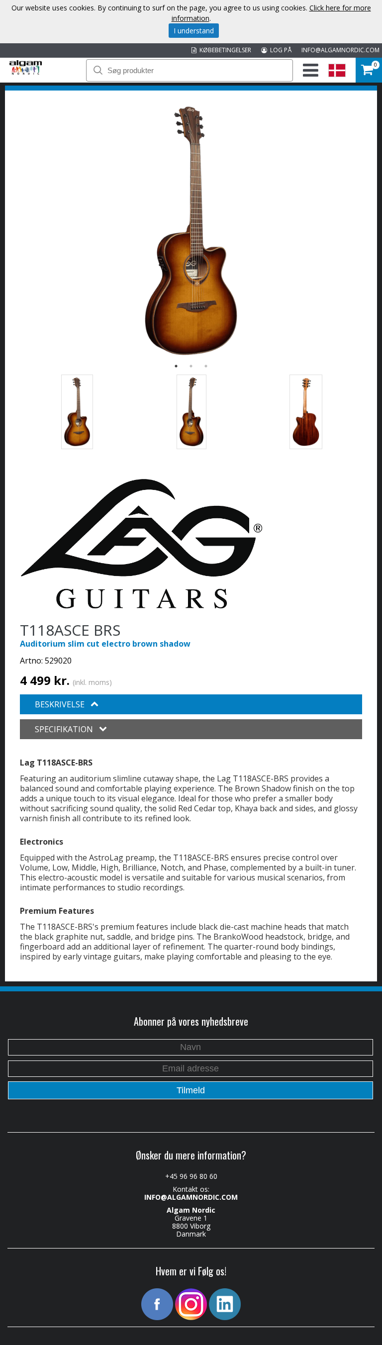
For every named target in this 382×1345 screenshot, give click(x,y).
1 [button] (176, 366)
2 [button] (191, 366)
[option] (191, 230)
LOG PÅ (279, 50)
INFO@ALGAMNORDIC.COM (340, 50)
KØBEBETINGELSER (223, 50)
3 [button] (206, 366)
